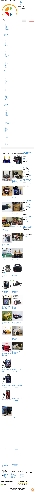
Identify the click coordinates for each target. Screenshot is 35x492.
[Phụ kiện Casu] (9, 11)
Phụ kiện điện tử (6, 135)
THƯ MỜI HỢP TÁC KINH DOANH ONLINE (6, 478)
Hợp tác (21, 1)
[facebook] (31, 19)
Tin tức (21, 0)
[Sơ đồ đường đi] (30, 477)
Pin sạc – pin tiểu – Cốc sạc (7, 142)
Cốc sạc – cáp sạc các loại (6, 130)
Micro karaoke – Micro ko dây (7, 96)
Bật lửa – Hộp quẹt (6, 35)
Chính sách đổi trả (22, 478)
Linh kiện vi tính (6, 105)
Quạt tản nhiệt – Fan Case (6, 121)
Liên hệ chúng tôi (13, 477)
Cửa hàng (21, 2)
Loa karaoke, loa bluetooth (6, 22)
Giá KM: (13, 182)
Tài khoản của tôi (5, 474)
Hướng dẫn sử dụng (14, 472)
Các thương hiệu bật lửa (6, 71)
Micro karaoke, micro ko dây (6, 93)
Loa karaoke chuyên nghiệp (7, 32)
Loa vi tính (6, 24)
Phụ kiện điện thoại (6, 125)
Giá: (23, 160)
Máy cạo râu (6, 146)
